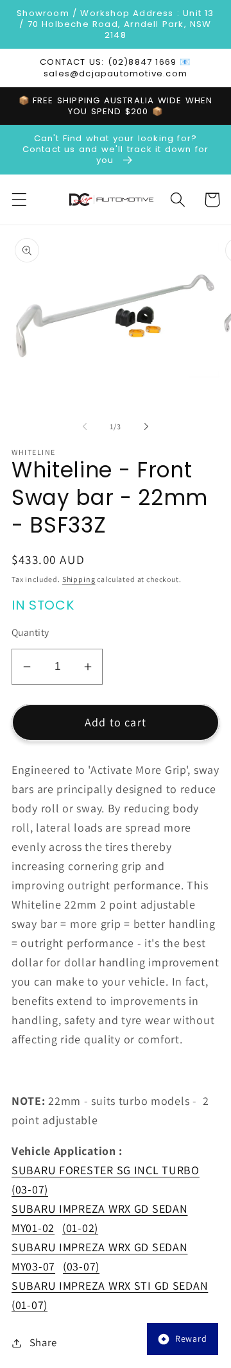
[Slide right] (146, 426)
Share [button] (43, 1342)
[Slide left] (85, 426)
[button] (20, 200)
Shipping (79, 579)
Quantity (30, 632)
